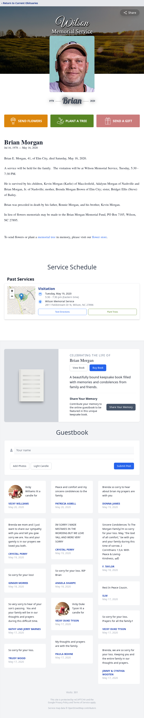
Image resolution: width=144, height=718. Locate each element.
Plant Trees (112, 311)
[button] (21, 296)
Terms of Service (81, 702)
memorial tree (46, 237)
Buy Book (98, 367)
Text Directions (62, 311)
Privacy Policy (62, 702)
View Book (78, 367)
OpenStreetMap (76, 708)
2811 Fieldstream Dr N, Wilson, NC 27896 (69, 304)
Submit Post (124, 466)
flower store (99, 237)
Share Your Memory (121, 407)
